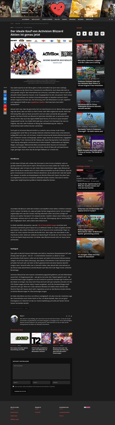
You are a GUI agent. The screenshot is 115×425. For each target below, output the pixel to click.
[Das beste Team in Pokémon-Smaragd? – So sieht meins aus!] (90, 123)
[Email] (5, 112)
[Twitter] (5, 98)
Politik (57, 19)
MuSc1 (12, 27)
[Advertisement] (41, 194)
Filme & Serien (47, 19)
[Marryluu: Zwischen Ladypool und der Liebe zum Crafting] (90, 54)
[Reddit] (5, 109)
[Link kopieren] (5, 91)
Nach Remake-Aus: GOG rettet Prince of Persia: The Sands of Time (90, 152)
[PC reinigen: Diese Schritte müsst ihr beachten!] (90, 248)
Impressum (14, 416)
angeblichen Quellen (38, 102)
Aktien (26, 308)
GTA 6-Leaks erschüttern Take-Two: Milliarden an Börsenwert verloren (39, 349)
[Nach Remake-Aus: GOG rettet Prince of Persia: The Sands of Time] (90, 146)
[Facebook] (5, 95)
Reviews (80, 19)
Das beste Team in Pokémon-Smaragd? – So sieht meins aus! (90, 130)
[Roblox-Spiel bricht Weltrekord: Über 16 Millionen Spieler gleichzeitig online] (90, 225)
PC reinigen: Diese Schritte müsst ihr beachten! (88, 256)
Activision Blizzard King (17, 308)
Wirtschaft (36, 19)
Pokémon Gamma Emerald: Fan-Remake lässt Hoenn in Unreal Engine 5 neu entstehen (90, 83)
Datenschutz (14, 412)
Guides (64, 19)
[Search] (112, 19)
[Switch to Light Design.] (109, 19)
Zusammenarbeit (64, 412)
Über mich (89, 19)
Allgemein (25, 19)
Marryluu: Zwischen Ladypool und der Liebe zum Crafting (90, 61)
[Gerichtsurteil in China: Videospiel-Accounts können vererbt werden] (90, 100)
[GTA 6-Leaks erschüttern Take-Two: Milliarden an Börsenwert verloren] (41, 338)
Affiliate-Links (15, 419)
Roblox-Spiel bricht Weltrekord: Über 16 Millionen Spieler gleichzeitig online (90, 232)
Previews (72, 19)
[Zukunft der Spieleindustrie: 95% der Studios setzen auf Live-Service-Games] (90, 179)
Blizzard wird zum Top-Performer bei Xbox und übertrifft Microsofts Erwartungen (60, 350)
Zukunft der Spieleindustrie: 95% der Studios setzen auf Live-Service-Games (89, 186)
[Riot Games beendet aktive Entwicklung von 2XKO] (20, 338)
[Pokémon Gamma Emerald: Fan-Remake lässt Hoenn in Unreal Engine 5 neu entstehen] (90, 77)
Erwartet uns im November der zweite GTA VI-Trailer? (90, 210)
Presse (61, 416)
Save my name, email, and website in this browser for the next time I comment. (35, 386)
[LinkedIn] (5, 102)
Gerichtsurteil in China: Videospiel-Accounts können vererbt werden (89, 106)
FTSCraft (37, 412)
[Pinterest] (5, 105)
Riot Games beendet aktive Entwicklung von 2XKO (19, 349)
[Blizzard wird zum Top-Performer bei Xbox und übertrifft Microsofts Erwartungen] (62, 338)
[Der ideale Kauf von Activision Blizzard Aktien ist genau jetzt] (41, 58)
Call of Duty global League (47, 225)
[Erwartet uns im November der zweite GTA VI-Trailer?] (90, 202)
